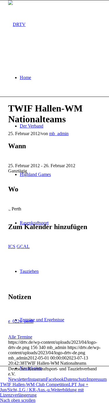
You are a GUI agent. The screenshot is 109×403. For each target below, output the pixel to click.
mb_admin (59, 133)
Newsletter (18, 379)
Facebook (55, 379)
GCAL (23, 246)
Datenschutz (75, 379)
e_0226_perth (20, 321)
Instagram (37, 379)
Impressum (97, 379)
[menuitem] (60, 77)
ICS (11, 246)
